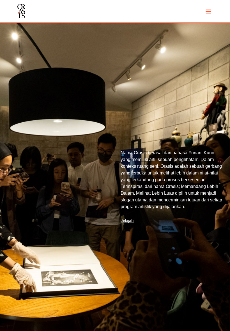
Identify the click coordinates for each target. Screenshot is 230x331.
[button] (208, 11)
